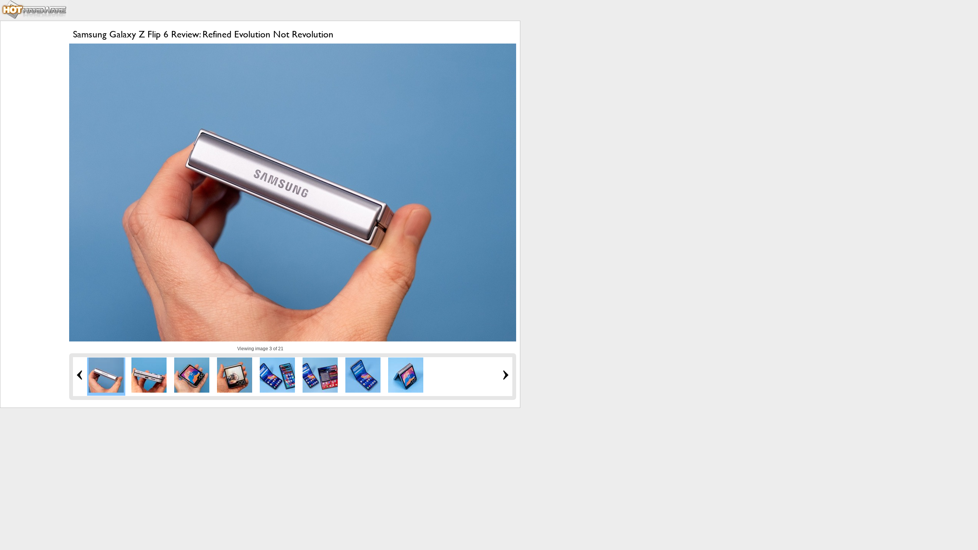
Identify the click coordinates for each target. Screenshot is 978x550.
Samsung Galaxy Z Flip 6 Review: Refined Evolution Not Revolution (203, 34)
